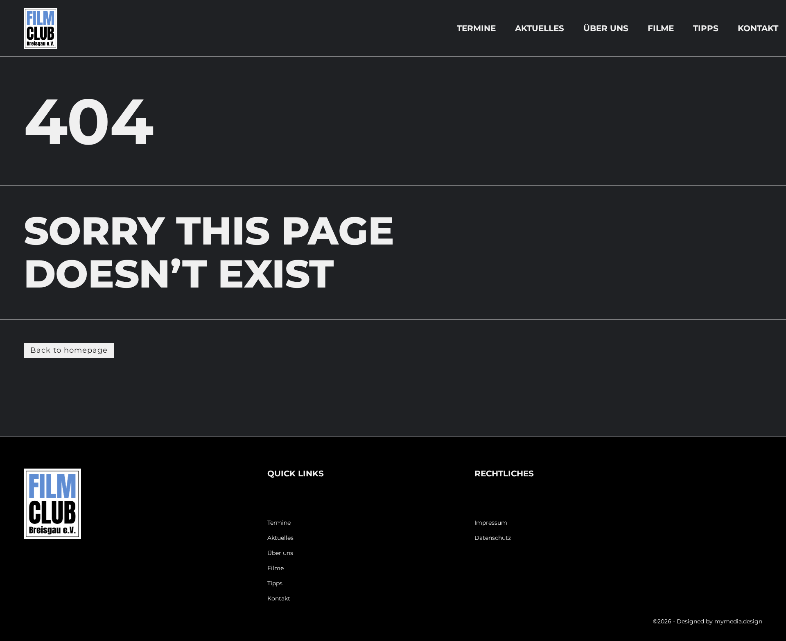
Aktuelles (539, 28)
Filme (661, 28)
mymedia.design (738, 621)
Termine (476, 28)
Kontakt (758, 28)
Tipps (705, 28)
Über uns (605, 28)
